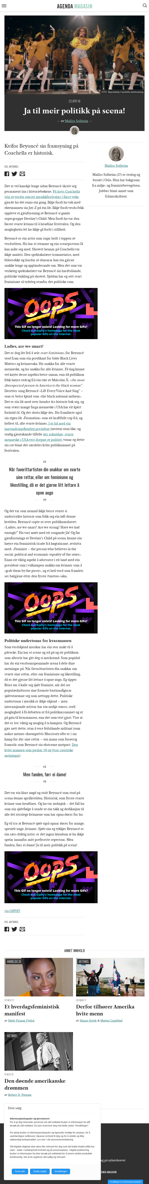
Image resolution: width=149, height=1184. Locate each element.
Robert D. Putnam (19, 1095)
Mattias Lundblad (111, 1020)
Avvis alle (20, 1171)
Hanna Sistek (88, 1020)
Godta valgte (40, 1171)
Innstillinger (61, 1171)
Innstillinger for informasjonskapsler (125, 1182)
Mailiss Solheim (76, 121)
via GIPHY (12, 911)
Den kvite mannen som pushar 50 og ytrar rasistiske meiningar (41, 750)
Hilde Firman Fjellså (21, 1020)
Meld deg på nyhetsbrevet (108, 1160)
